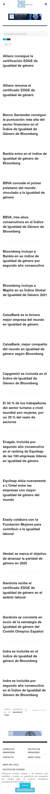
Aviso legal (34, 757)
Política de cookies (14, 769)
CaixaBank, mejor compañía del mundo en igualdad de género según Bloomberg (25, 349)
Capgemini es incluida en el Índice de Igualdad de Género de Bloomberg (25, 378)
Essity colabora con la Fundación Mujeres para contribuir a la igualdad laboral (22, 526)
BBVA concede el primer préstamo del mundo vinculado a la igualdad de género (24, 190)
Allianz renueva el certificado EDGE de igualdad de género (19, 90)
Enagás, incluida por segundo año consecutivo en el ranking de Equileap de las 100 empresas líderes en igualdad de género (25, 451)
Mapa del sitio (10, 764)
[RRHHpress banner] (25, 733)
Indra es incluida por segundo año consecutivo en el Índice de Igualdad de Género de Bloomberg (24, 687)
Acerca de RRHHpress (9, 751)
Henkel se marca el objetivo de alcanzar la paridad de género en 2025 (24, 558)
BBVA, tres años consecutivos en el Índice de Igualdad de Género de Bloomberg (23, 224)
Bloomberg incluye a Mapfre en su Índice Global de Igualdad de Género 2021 (25, 290)
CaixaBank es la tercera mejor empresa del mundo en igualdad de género (23, 319)
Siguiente (17, 712)
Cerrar (25, 785)
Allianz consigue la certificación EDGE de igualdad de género (20, 60)
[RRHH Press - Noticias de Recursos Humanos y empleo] (25, 4)
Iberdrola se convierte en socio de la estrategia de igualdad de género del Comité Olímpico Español (23, 624)
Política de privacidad (34, 751)
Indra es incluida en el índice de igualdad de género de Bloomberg (20, 656)
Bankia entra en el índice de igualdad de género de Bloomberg (25, 158)
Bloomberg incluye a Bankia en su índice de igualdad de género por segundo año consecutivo (23, 258)
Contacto (8, 757)
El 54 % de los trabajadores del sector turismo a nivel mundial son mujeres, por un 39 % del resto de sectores (24, 412)
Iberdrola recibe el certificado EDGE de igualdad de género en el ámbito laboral (22, 590)
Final (7, 715)
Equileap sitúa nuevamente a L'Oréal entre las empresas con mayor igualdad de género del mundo (24, 490)
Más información (25, 790)
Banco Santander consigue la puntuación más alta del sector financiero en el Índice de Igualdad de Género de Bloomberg (24, 124)
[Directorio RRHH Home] (25, 17)
